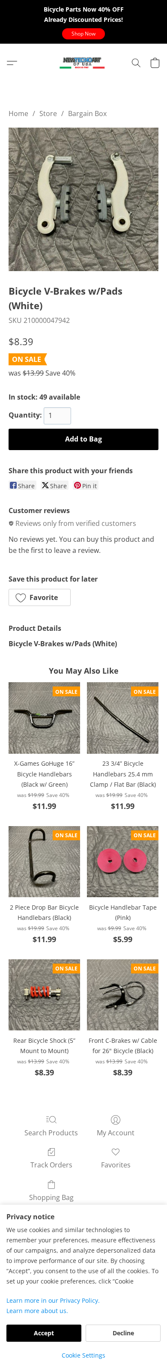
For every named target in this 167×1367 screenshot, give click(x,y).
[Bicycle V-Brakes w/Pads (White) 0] (83, 199)
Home (18, 113)
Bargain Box (87, 113)
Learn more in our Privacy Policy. (53, 1300)
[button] (83, 33)
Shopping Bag (51, 1197)
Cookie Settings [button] (83, 1355)
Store (48, 113)
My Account (115, 1132)
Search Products (51, 1132)
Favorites (116, 1165)
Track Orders (51, 1165)
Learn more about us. (37, 1311)
